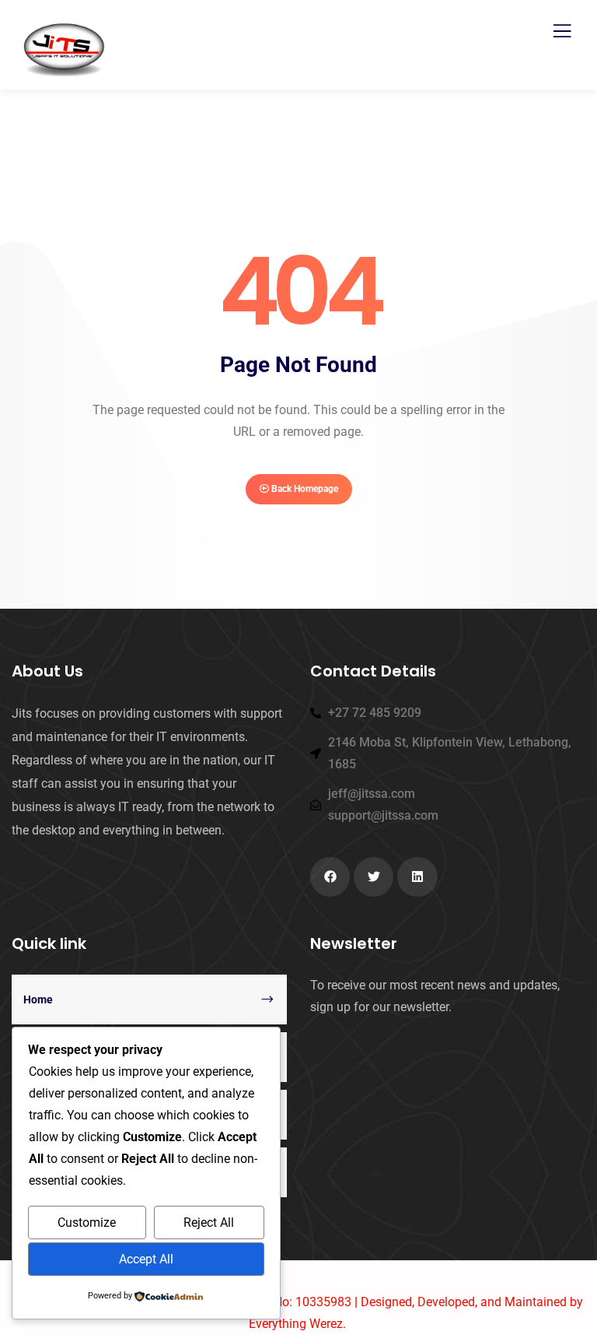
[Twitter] (373, 877)
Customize (87, 1222)
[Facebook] (330, 877)
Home (38, 999)
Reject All (208, 1222)
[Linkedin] (417, 877)
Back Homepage (303, 488)
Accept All (146, 1259)
